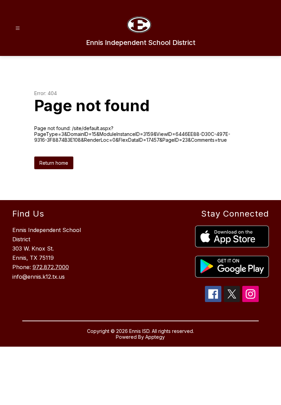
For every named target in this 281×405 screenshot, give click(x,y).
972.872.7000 (51, 267)
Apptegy (155, 337)
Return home (53, 163)
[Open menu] (18, 28)
